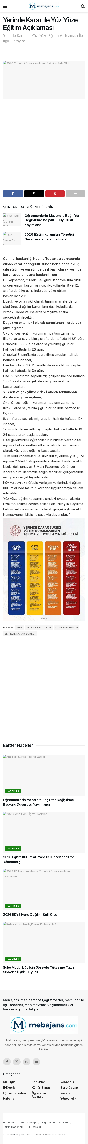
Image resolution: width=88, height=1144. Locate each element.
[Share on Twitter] (34, 193)
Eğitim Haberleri (14, 1093)
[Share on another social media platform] (75, 193)
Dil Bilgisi (9, 1082)
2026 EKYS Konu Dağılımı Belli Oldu (30, 914)
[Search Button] (83, 6)
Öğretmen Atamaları (39, 1094)
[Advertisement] (44, 146)
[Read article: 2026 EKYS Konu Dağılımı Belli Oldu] (44, 889)
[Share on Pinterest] (55, 193)
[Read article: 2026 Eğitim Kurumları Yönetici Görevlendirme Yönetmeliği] (12, 238)
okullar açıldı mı (38, 627)
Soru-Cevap (69, 1087)
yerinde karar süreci (20, 633)
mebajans (62, 1134)
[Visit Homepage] (44, 6)
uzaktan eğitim (66, 627)
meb (19, 627)
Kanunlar (38, 1082)
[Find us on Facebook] (7, 1061)
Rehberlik (67, 1082)
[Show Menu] (5, 6)
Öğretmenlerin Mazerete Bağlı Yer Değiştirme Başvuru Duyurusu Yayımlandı (52, 220)
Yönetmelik (68, 1098)
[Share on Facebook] (13, 193)
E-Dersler (10, 1087)
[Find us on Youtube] (36, 1061)
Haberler (13, 791)
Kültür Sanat (41, 1087)
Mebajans (18, 1134)
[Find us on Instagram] (26, 1061)
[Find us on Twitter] (17, 1061)
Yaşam (65, 1093)
